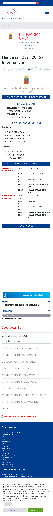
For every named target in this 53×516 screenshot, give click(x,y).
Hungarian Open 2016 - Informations (21, 305)
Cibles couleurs (8, 444)
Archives (6, 462)
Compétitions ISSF (28, 45)
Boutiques (7, 441)
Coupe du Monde (14, 388)
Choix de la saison (15, 335)
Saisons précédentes (19, 416)
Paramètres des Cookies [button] (15, 510)
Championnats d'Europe (19, 381)
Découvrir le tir (8, 437)
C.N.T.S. (6, 451)
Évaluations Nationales (19, 361)
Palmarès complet (13, 319)
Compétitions (8, 458)
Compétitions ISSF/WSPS (19, 375)
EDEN (5, 446)
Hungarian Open (30, 36)
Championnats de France (20, 348)
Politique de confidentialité (13, 474)
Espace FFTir (7, 439)
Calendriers (7, 453)
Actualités (12, 327)
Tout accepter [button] (36, 510)
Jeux (5, 408)
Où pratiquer (8, 435)
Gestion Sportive (9, 455)
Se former (6, 460)
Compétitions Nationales (20, 355)
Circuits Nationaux (15, 368)
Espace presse (8, 464)
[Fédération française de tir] (17, 13)
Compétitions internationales (24, 395)
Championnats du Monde (20, 401)
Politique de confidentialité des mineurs (17, 477)
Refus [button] (7, 504)
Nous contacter (8, 467)
